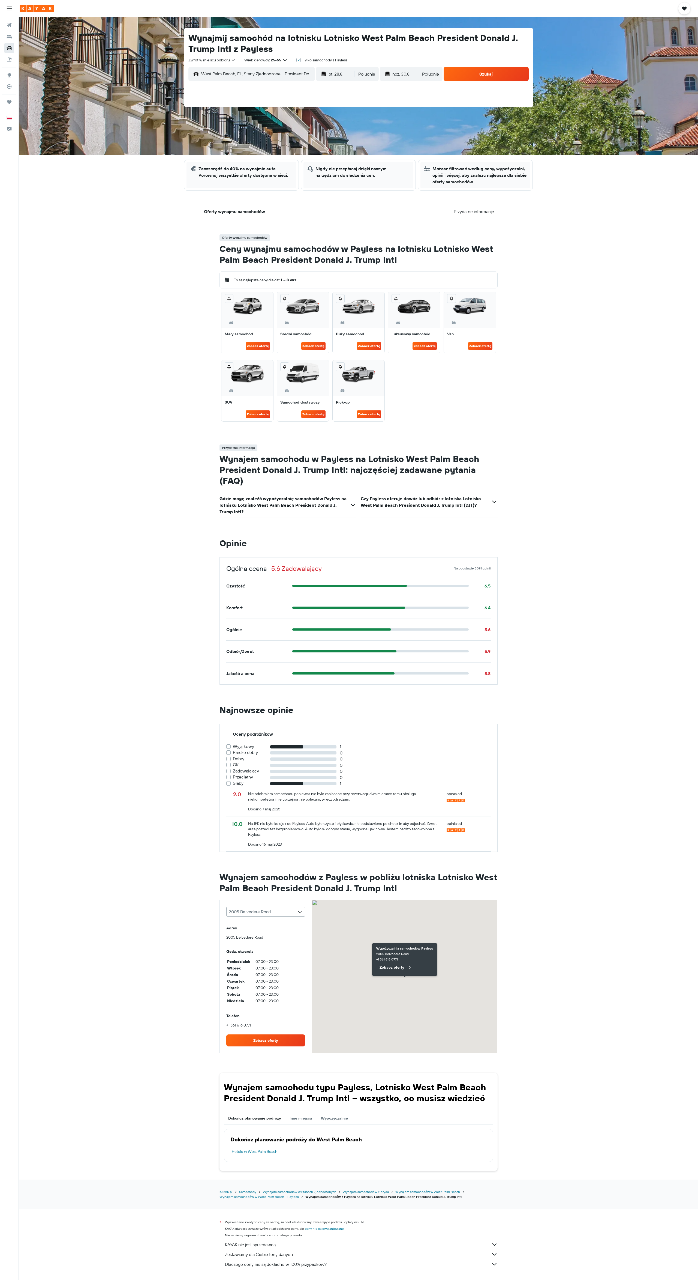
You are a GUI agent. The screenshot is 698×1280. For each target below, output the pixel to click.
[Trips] (9, 102)
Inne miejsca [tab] (301, 1118)
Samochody (247, 1192)
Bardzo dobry (245, 752)
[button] (9, 8)
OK (236, 764)
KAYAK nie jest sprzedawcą (250, 1244)
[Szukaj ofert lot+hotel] (9, 59)
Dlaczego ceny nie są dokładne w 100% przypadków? (276, 1264)
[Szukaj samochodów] (9, 48)
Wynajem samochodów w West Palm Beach (427, 1192)
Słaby (238, 783)
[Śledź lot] (9, 86)
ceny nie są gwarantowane (324, 1229)
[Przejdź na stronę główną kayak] (37, 8)
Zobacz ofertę (258, 346)
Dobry (238, 758)
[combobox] (212, 60)
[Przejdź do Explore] (9, 75)
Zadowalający (246, 771)
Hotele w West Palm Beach (254, 1151)
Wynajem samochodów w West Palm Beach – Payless (259, 1197)
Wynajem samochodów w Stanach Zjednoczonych (299, 1192)
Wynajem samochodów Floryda (366, 1192)
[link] (265, 1040)
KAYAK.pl (226, 1192)
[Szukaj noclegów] (9, 36)
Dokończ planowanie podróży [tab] (254, 1118)
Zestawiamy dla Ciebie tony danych (259, 1254)
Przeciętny (243, 777)
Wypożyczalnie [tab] (334, 1118)
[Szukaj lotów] (9, 25)
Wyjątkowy (243, 746)
